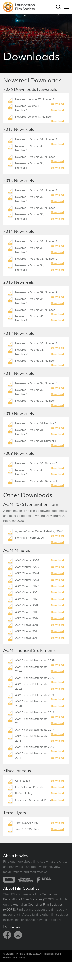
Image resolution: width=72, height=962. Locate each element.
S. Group (20, 957)
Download (57, 104)
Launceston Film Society (19, 953)
